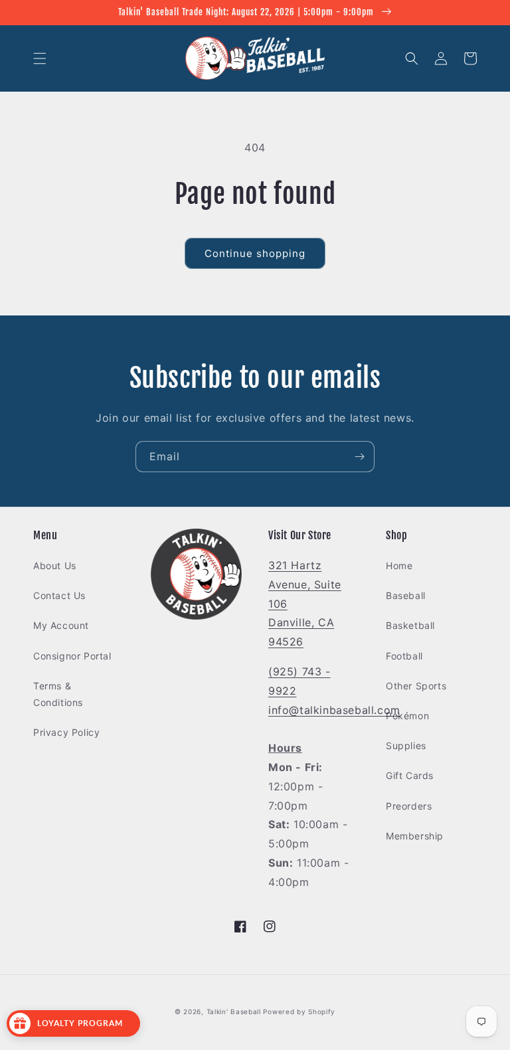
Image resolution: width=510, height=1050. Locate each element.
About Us (54, 565)
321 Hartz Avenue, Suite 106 (304, 584)
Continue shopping (255, 253)
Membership (415, 835)
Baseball (406, 595)
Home (399, 565)
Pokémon (407, 715)
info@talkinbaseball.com (334, 710)
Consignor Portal (72, 655)
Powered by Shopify (299, 1011)
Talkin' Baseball (234, 1011)
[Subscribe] (359, 456)
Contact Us (59, 595)
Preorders (409, 806)
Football (404, 655)
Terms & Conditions (58, 694)
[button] (39, 58)
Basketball (410, 625)
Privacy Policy (66, 732)
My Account (61, 625)
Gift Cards (410, 775)
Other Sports (416, 685)
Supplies (406, 745)
